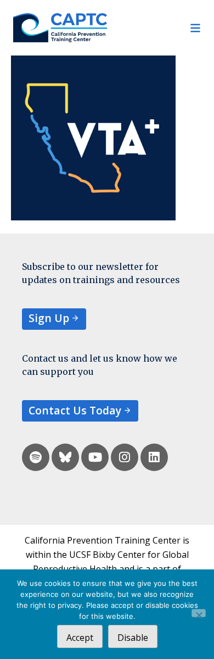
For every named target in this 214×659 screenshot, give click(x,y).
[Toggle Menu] (154, 28)
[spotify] (35, 457)
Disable (132, 638)
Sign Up (49, 318)
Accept (79, 638)
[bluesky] (65, 457)
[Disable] (199, 613)
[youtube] (95, 457)
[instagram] (124, 457)
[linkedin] (154, 457)
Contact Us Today (75, 410)
